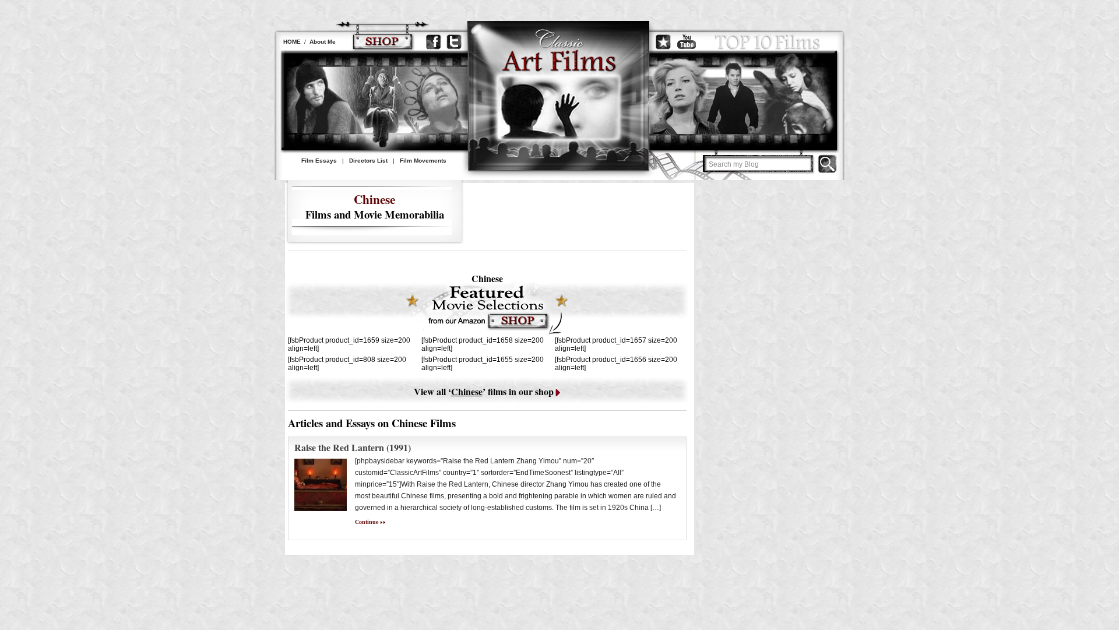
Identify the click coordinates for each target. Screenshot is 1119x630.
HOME (292, 41)
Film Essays (319, 160)
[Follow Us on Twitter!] (454, 42)
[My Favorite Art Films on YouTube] (686, 42)
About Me (322, 41)
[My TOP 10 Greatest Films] (767, 42)
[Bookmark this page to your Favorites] (663, 42)
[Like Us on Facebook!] (433, 42)
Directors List (368, 160)
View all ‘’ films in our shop (484, 391)
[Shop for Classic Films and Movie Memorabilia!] (382, 42)
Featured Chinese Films (486, 309)
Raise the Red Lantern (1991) (352, 447)
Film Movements (423, 160)
